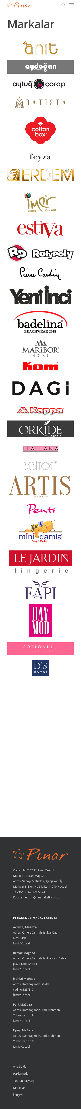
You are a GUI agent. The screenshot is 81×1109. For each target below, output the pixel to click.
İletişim (18, 1095)
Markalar (19, 1088)
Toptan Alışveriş (23, 1081)
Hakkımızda (20, 1074)
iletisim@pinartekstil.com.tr (42, 897)
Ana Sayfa (20, 1066)
